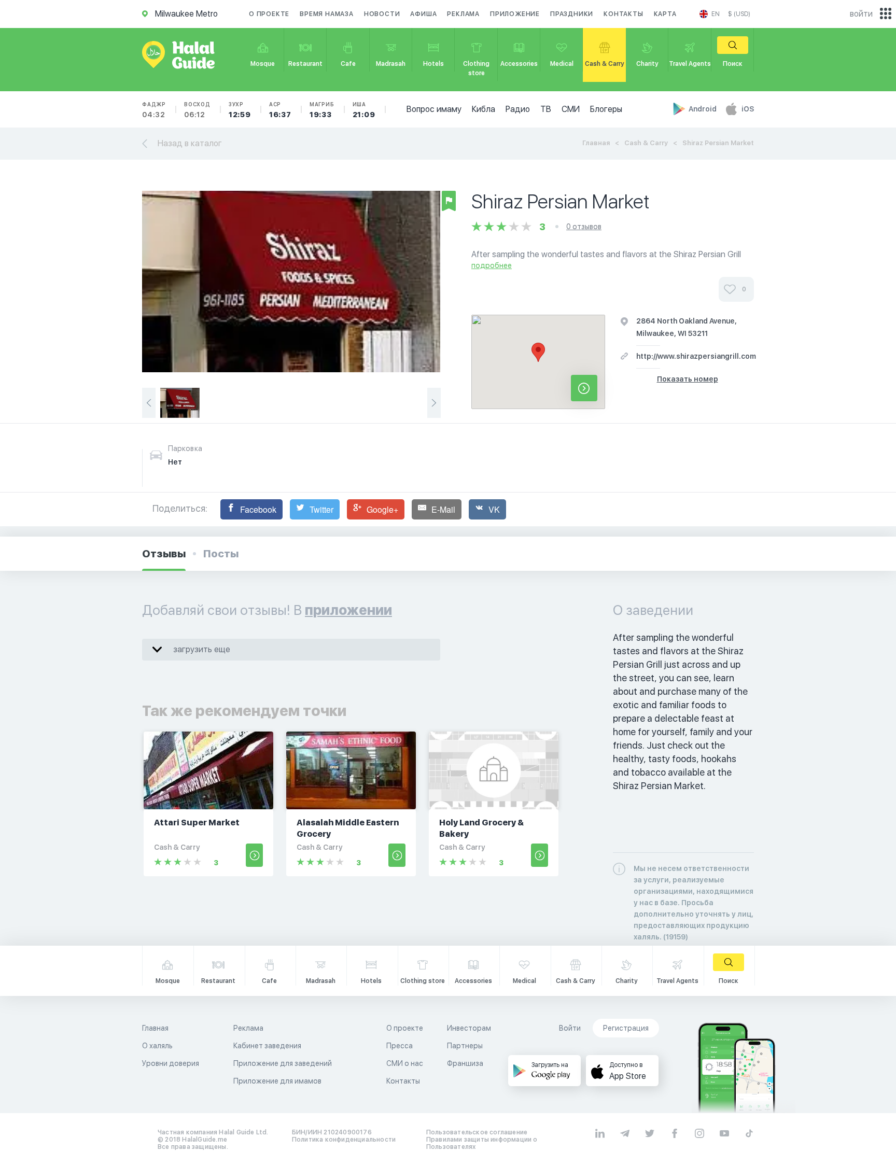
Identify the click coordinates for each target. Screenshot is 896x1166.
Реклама (463, 14)
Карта (665, 14)
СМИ (571, 109)
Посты (221, 553)
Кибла (483, 109)
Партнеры (465, 1046)
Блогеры (606, 109)
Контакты (623, 14)
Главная (596, 143)
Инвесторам (469, 1028)
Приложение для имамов (277, 1081)
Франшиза (465, 1063)
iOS (747, 109)
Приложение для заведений (282, 1063)
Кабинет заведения (267, 1046)
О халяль (157, 1046)
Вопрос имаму (434, 109)
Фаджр (154, 110)
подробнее (491, 265)
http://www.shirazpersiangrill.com (696, 356)
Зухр (240, 110)
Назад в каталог (190, 143)
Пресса (399, 1046)
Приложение (515, 14)
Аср (280, 110)
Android (703, 109)
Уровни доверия (170, 1063)
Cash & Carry (646, 143)
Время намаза (327, 14)
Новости (382, 14)
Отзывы (164, 553)
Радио (518, 109)
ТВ (545, 109)
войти (861, 14)
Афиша (423, 14)
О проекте (269, 14)
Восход (197, 110)
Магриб (322, 110)
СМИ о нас (404, 1063)
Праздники (571, 14)
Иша (364, 110)
